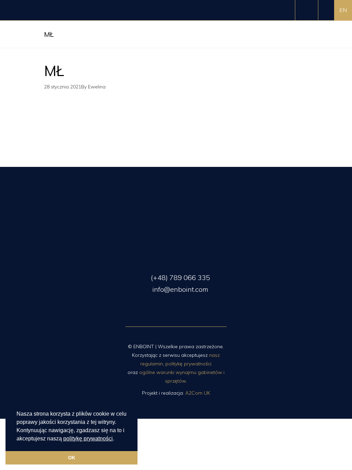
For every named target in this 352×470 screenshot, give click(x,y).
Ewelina (97, 87)
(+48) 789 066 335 (179, 277)
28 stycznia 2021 (62, 87)
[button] (117, 439)
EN (343, 10)
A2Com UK (197, 393)
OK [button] (71, 457)
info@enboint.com (179, 289)
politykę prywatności (88, 438)
